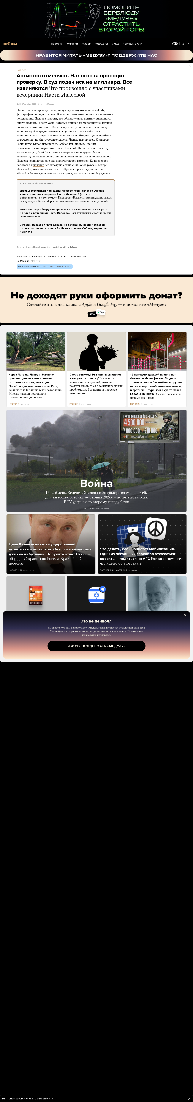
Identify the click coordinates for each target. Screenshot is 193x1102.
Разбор (86, 44)
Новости (57, 44)
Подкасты (101, 44)
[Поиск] (182, 43)
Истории (72, 44)
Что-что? (36, 260)
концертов (82, 156)
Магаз (115, 44)
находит (38, 165)
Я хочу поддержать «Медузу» (96, 646)
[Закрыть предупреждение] (189, 1099)
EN (189, 43)
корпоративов (101, 156)
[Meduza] (10, 43)
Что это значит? (42, 1098)
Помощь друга (132, 44)
